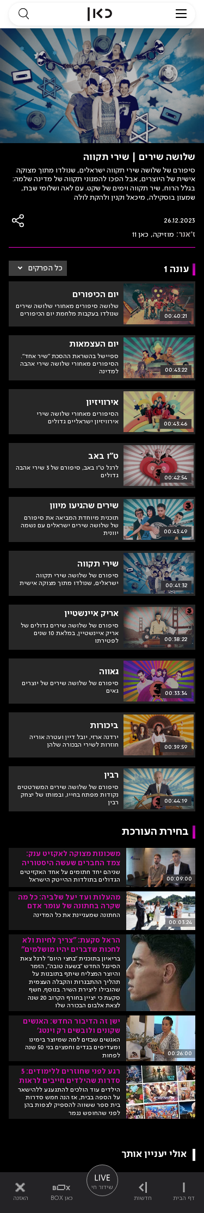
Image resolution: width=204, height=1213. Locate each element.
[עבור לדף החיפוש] (23, 14)
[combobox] (38, 268)
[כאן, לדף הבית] (99, 14)
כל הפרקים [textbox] (45, 268)
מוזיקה (163, 234)
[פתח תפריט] (181, 14)
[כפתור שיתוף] (18, 220)
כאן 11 (140, 234)
